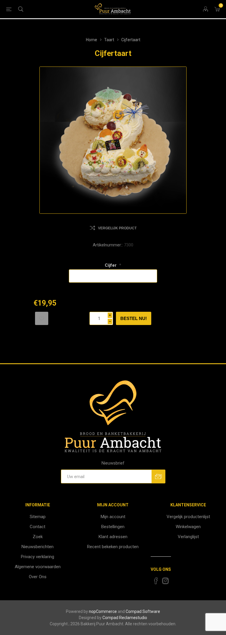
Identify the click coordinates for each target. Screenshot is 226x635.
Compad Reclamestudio (124, 617)
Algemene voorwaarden (38, 566)
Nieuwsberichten (37, 546)
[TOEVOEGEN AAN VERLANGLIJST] (41, 318)
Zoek (38, 536)
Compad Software (143, 611)
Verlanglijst (188, 536)
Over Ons (37, 576)
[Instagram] (165, 581)
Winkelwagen (188, 526)
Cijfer (111, 265)
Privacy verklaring (37, 556)
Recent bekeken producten (113, 546)
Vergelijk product (117, 228)
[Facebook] (156, 581)
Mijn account (113, 516)
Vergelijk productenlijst (188, 516)
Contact (37, 526)
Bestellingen (112, 526)
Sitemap (38, 516)
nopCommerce (103, 611)
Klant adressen (113, 536)
